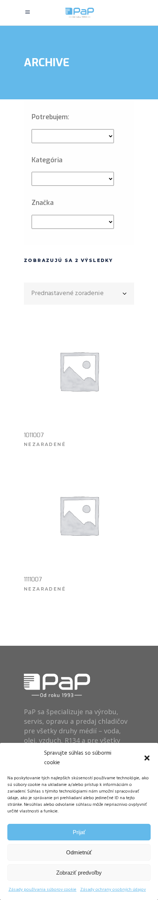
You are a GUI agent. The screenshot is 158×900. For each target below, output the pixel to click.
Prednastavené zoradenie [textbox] (67, 293)
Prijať (79, 832)
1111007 (33, 579)
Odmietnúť (79, 852)
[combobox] (79, 294)
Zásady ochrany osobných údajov (113, 889)
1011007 (34, 435)
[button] (147, 758)
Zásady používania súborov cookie (42, 889)
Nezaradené (45, 444)
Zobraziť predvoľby (79, 872)
